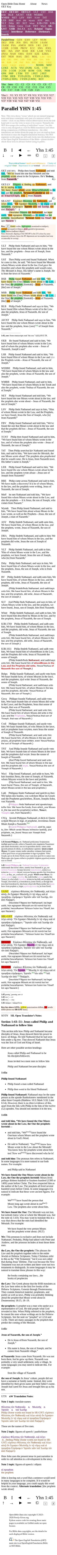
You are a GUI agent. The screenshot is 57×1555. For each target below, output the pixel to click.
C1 (17, 84)
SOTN (4, 1015)
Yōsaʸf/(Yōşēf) (11, 195)
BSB (50, 12)
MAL (35, 56)
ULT (35, 12)
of (2, 195)
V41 (15, 101)
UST (43, 12)
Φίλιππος (27, 201)
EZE (37, 53)
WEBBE (38, 14)
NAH (13, 53)
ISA (11, 51)
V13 (40, 95)
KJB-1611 (6, 648)
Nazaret (37, 195)
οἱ (55, 203)
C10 (14, 87)
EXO (27, 39)
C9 (8, 87)
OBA (21, 53)
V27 (26, 98)
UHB (12, 28)
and (49, 184)
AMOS (22, 45)
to (16, 187)
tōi (36, 215)
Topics (48, 28)
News (44, 3)
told (39, 279)
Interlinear (17, 31)
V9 (29, 95)
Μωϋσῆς (32, 203)
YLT (3, 23)
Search (5, 34)
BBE (11, 20)
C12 (28, 87)
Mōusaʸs (27, 215)
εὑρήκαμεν (17, 206)
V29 (32, 98)
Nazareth (12, 179)
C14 (41, 87)
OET (4, 12)
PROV (24, 48)
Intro (10, 84)
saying (10, 187)
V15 (46, 95)
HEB (12, 76)
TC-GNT (6, 967)
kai (45, 212)
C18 (17, 90)
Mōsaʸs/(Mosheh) (40, 190)
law (3, 193)
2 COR (22, 70)
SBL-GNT (6, 916)
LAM (40, 51)
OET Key (6, 6)
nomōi (41, 215)
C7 (50, 84)
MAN (40, 62)
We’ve (10, 173)
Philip (12, 279)
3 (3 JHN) (28, 79)
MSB (3, 15)
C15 (48, 87)
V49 (32, 101)
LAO (42, 57)
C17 (10, 90)
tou (42, 218)
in (51, 190)
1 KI (38, 45)
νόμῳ (46, 203)
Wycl (43, 26)
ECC (32, 48)
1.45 (3, 842)
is (22, 184)
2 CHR (14, 48)
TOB (29, 59)
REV (41, 79)
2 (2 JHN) (9, 79)
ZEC (27, 56)
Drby (11, 23)
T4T (44, 17)
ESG (9, 59)
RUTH (34, 42)
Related (38, 28)
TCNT (37, 18)
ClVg (4, 818)
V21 (9, 98)
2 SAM (5, 45)
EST (3, 56)
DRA (47, 20)
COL (39, 70)
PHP (11, 73)
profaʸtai (5, 218)
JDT (35, 59)
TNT (35, 26)
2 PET (43, 73)
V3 (16, 95)
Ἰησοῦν (28, 206)
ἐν (39, 203)
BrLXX (21, 28)
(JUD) (24, 76)
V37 (3, 101)
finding (27, 184)
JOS (18, 42)
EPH (3, 73)
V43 (20, 101)
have (8, 190)
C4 (33, 84)
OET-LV (26, 12)
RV (18, 23)
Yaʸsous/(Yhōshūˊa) (34, 193)
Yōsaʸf (48, 218)
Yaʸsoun (29, 218)
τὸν (34, 201)
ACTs (14, 67)
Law (51, 281)
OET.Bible (15, 1546)
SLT (24, 23)
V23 (15, 98)
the (33, 185)
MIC (3, 51)
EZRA (45, 53)
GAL (37, 67)
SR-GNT (6, 201)
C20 (30, 90)
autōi (3, 215)
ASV (40, 20)
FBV (29, 17)
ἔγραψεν (23, 203)
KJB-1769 (42, 23)
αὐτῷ (9, 203)
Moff (18, 20)
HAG (19, 56)
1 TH (45, 67)
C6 (44, 84)
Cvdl (27, 26)
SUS (27, 62)
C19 (24, 90)
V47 (26, 101)
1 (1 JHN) (41, 76)
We (3, 190)
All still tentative (49, 166)
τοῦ (39, 206)
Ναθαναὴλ (42, 201)
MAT (49, 65)
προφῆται (6, 206)
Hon (10, 215)
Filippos (17, 184)
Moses (26, 281)
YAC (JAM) (25, 67)
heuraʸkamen (17, 218)
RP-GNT (6, 942)
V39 (9, 101)
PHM (47, 70)
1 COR (12, 70)
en (33, 215)
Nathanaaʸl (40, 184)
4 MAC (22, 65)
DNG (16, 59)
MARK (40, 65)
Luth (3, 793)
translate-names (23, 1401)
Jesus (38, 284)
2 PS (22, 59)
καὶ (50, 201)
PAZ (21, 62)
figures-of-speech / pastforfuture (31, 1431)
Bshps (12, 26)
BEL (34, 62)
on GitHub (29, 1523)
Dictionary (44, 31)
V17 (51, 95)
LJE (15, 62)
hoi (50, 215)
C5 (39, 84)
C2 (22, 84)
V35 (49, 98)
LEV (35, 39)
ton (29, 212)
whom (21, 190)
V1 (11, 95)
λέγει (3, 203)
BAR (9, 62)
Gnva (20, 26)
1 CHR (4, 48)
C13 (35, 87)
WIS (48, 59)
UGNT (5, 891)
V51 (37, 101)
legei (50, 212)
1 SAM (43, 42)
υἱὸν (35, 206)
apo (3, 221)
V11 (34, 95)
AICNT (20, 14)
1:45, (3, 336)
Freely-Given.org (21, 1517)
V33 (43, 98)
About (33, 3)
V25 (20, 98)
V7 (25, 95)
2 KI (45, 45)
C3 (28, 84)
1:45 (3, 994)
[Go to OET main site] (12, 1540)
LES (3, 59)
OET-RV (14, 12)
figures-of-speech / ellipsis (28, 1464)
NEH (11, 56)
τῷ (42, 203)
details (41, 1531)
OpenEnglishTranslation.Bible (34, 1543)
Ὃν (16, 203)
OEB (29, 14)
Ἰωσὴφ (45, 206)
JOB (11, 42)
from (30, 195)
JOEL (48, 48)
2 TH (3, 70)
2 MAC (4, 65)
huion (38, 218)
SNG (40, 48)
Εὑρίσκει (17, 201)
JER (32, 51)
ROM (31, 70)
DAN (29, 53)
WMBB (5, 17)
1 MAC (49, 62)
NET (14, 17)
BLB (10, 14)
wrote (13, 176)
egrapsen (17, 215)
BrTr (30, 29)
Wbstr (32, 23)
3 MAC (13, 65)
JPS (24, 20)
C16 (3, 90)
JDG (25, 42)
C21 (37, 90)
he (2, 187)
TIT (27, 73)
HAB (25, 51)
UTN (4, 1396)
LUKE (4, 67)
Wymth (32, 20)
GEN (19, 39)
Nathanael (41, 170)
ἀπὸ (3, 209)
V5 (20, 95)
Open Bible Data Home (13, 3)
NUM (43, 39)
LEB (3, 20)
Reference (30, 31)
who (23, 195)
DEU (4, 42)
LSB (3, 354)
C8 (2, 87)
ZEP (17, 51)
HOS (31, 45)
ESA (41, 59)
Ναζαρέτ (10, 209)
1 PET (34, 73)
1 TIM (19, 73)
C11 (21, 87)
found (14, 190)
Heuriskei (14, 212)
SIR (2, 62)
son (47, 193)
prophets (5, 176)
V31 (37, 98)
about (39, 281)
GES (49, 57)
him (3, 173)
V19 (3, 98)
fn (36, 325)
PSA (13, 45)
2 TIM (4, 76)
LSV (21, 17)
